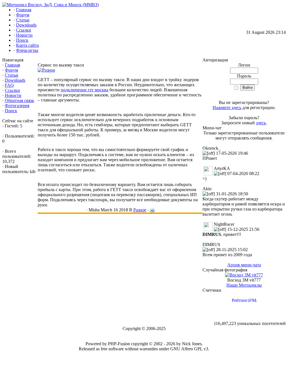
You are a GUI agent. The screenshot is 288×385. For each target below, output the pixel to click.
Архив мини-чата (244, 264)
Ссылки (12, 90)
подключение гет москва (84, 89)
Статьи (11, 75)
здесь (261, 122)
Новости (13, 95)
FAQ (9, 85)
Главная (12, 65)
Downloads (15, 80)
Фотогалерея (17, 105)
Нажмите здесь (227, 107)
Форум (11, 70)
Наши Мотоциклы (244, 285)
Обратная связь (19, 100)
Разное (139, 209)
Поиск (11, 110)
